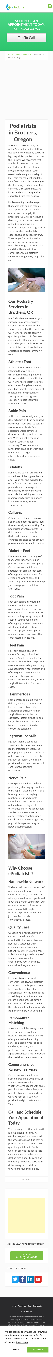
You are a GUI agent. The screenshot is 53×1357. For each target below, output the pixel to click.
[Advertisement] (26, 88)
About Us (22, 1306)
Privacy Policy (26, 1311)
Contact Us (37, 1306)
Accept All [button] (38, 1350)
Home (13, 1306)
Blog (29, 1306)
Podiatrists (26, 1179)
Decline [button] (15, 1350)
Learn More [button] (22, 1342)
